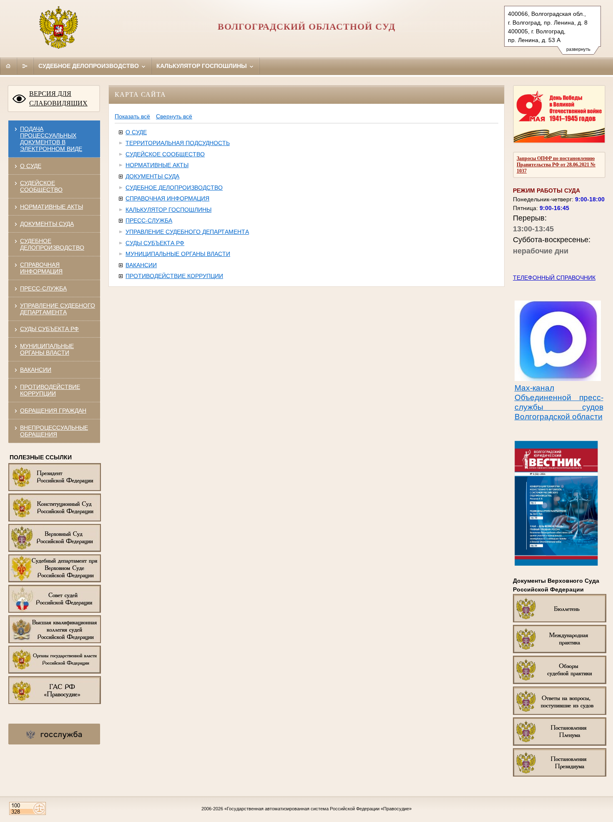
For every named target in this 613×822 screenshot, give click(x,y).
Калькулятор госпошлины (202, 66)
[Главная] (8, 66)
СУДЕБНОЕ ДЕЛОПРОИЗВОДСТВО (52, 244)
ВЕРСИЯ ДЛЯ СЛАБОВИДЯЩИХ (58, 98)
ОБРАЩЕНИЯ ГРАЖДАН (53, 410)
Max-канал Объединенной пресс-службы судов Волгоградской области (559, 402)
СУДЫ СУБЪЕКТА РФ (49, 329)
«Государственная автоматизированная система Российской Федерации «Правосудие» (318, 808)
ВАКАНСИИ (35, 369)
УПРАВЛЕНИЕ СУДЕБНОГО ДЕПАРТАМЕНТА (57, 309)
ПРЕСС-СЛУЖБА (43, 288)
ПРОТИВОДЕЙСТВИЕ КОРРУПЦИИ (50, 390)
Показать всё (132, 116)
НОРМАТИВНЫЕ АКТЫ (51, 206)
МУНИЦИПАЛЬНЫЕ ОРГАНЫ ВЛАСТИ (47, 349)
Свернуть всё (174, 116)
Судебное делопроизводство (89, 66)
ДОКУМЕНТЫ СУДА (47, 224)
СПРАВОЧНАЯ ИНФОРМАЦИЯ (41, 268)
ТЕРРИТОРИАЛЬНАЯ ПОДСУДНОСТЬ (178, 143)
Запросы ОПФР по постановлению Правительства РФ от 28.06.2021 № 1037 (556, 164)
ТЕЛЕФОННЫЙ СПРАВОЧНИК (554, 277)
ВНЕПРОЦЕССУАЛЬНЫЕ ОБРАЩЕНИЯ (54, 431)
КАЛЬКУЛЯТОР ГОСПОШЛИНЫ (168, 209)
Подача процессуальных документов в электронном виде (51, 138)
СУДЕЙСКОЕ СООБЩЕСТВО (41, 186)
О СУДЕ (30, 166)
